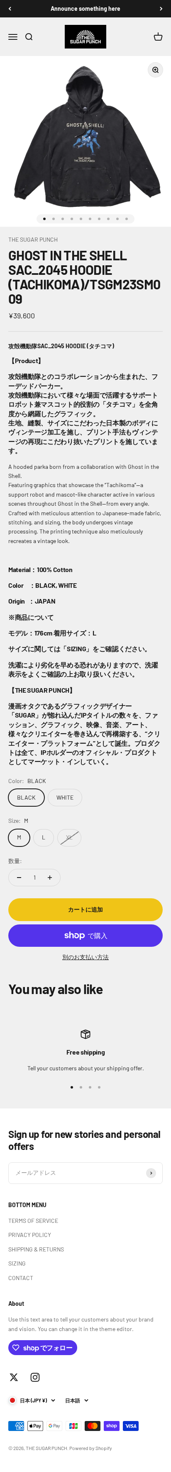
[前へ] (9, 8)
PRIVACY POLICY (29, 1234)
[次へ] (161, 8)
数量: (15, 860)
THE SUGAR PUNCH (33, 239)
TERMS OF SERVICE (33, 1220)
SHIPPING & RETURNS (36, 1249)
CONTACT (20, 1277)
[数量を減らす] (19, 877)
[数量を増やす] (49, 877)
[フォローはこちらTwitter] (14, 1377)
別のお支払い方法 (85, 956)
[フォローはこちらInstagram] (35, 1377)
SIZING (17, 1263)
